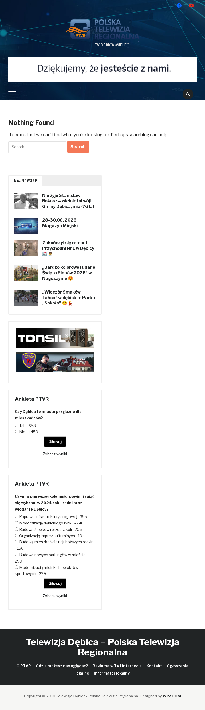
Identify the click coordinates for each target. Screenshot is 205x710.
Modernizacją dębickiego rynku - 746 (51, 523)
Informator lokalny (112, 673)
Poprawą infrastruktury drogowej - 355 (53, 516)
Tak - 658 (27, 425)
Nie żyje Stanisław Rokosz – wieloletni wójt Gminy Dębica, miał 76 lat (68, 201)
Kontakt (154, 666)
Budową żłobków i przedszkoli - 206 (50, 529)
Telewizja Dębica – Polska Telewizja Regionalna (102, 646)
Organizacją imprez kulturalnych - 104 (52, 535)
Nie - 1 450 (28, 432)
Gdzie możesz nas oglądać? (62, 666)
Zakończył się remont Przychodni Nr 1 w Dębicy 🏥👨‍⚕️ (68, 248)
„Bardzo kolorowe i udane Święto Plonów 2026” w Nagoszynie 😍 (68, 273)
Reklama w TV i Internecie (117, 666)
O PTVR (24, 666)
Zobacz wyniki (55, 454)
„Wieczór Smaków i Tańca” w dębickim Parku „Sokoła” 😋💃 (68, 298)
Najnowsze (25, 181)
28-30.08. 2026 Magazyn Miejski (60, 223)
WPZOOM (172, 696)
